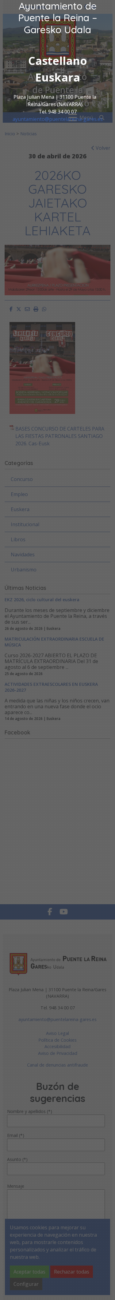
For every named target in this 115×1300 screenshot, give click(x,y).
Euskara (57, 77)
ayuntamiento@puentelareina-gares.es (58, 119)
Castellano (57, 60)
